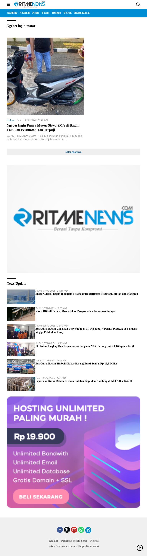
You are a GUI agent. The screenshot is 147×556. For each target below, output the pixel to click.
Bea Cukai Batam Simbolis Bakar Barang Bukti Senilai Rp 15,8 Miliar (76, 363)
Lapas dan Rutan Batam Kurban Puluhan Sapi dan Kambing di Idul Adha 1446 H (83, 381)
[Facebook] (60, 530)
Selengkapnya (73, 152)
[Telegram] (88, 530)
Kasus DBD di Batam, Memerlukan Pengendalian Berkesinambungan (75, 311)
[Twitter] (67, 530)
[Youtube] (74, 530)
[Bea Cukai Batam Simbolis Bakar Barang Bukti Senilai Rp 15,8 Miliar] (21, 366)
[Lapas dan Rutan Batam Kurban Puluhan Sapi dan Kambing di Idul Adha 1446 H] (21, 384)
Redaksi (53, 540)
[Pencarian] (138, 4)
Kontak (94, 540)
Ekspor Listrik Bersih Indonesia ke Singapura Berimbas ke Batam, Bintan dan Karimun (86, 293)
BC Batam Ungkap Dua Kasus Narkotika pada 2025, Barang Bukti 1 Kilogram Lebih (85, 346)
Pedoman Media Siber (74, 540)
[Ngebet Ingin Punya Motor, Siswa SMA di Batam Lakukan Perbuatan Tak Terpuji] (45, 76)
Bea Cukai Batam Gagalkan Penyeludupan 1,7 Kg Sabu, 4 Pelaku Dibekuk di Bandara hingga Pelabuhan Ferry (86, 330)
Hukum (11, 120)
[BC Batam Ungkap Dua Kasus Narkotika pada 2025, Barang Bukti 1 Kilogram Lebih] (21, 349)
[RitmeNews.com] (29, 4)
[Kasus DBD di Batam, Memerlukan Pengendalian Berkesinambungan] (21, 314)
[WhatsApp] (81, 530)
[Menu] (9, 4)
